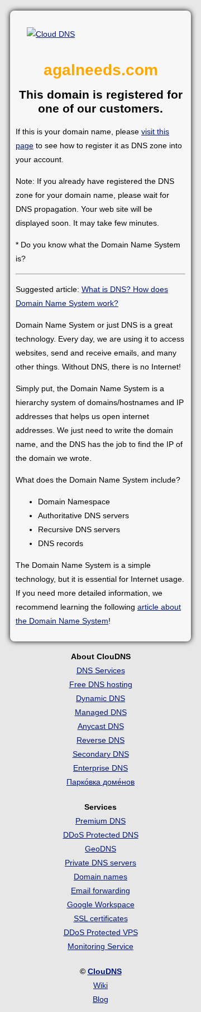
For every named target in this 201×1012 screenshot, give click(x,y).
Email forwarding (100, 890)
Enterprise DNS (100, 767)
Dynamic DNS (100, 698)
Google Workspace (101, 904)
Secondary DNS (101, 754)
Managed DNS (101, 712)
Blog (100, 999)
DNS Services (100, 670)
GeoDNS (100, 848)
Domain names (100, 876)
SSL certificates (101, 918)
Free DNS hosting (100, 684)
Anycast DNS (101, 726)
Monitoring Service (100, 946)
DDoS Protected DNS (100, 834)
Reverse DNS (100, 740)
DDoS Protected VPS (101, 932)
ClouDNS (105, 971)
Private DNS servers (100, 862)
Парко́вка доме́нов (100, 781)
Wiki (100, 985)
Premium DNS (100, 820)
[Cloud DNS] (51, 34)
